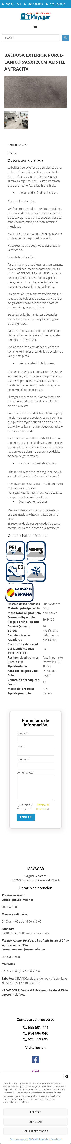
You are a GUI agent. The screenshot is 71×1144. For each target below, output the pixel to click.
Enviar (26, 817)
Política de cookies (18, 1139)
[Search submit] (65, 38)
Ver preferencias (35, 1131)
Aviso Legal (56, 1139)
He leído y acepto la (35, 807)
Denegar (35, 1121)
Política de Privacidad (39, 1139)
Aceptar (35, 1112)
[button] (66, 1076)
